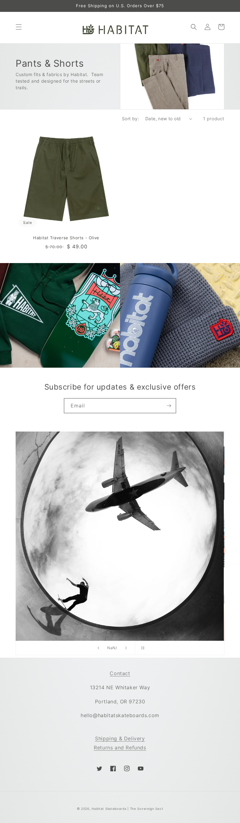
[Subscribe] (169, 405)
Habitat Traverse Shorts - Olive (66, 237)
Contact (120, 673)
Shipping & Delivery (120, 738)
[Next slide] (126, 648)
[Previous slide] (98, 648)
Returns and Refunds (120, 747)
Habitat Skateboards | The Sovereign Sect (127, 808)
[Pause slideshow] (141, 648)
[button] (19, 27)
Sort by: (130, 118)
